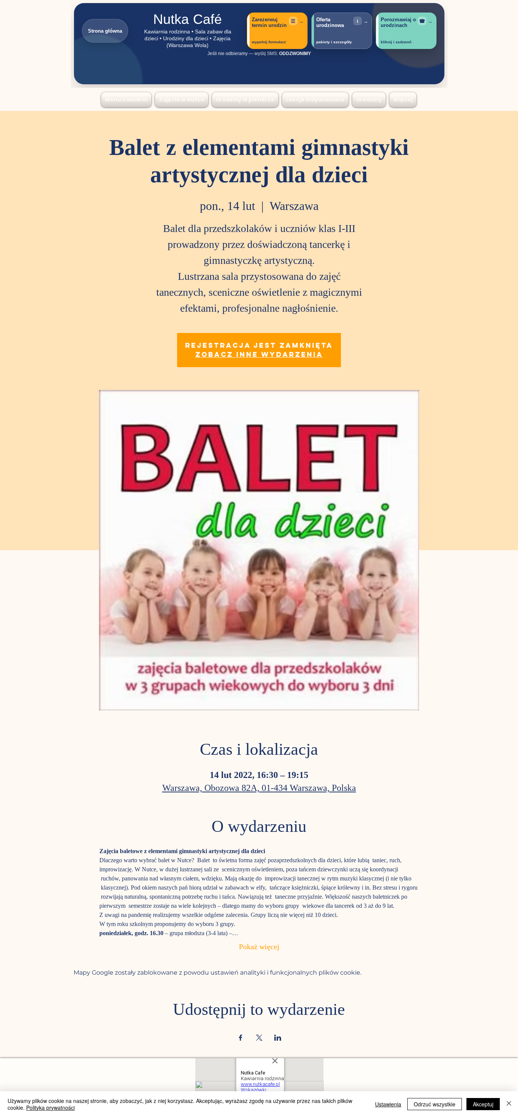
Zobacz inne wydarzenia (259, 354)
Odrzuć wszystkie (434, 1104)
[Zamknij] (508, 1104)
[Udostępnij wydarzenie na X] (259, 1038)
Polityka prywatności (50, 1107)
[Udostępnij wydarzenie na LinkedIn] (277, 1038)
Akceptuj (483, 1104)
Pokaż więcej (259, 947)
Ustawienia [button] (388, 1104)
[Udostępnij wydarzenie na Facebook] (240, 1038)
